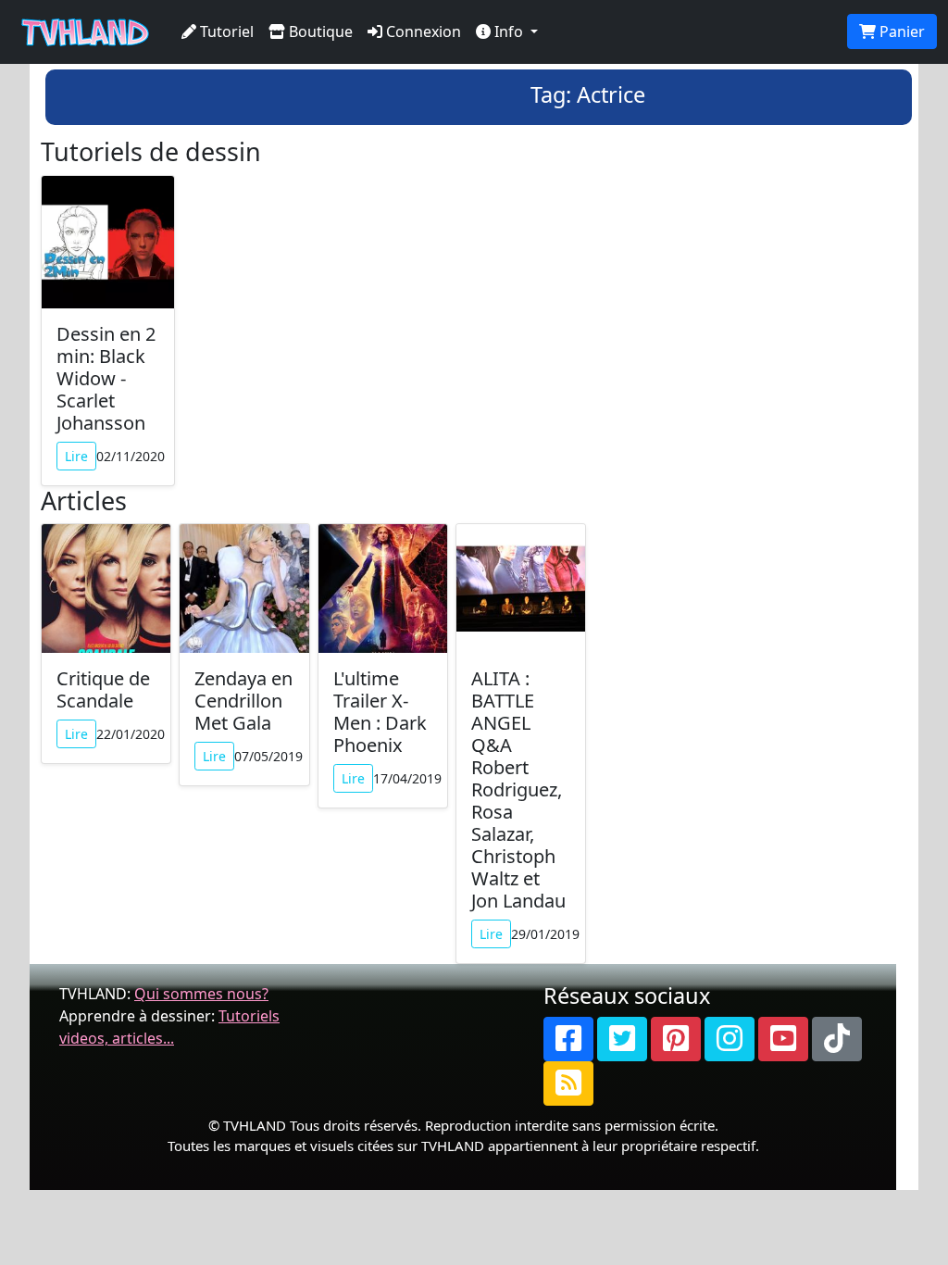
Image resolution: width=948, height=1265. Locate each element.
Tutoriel (225, 31)
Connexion (421, 31)
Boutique (319, 31)
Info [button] (509, 31)
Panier (900, 31)
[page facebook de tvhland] (568, 1039)
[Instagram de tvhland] (730, 1039)
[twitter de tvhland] (622, 1039)
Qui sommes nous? (201, 993)
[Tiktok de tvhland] (837, 1039)
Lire (76, 456)
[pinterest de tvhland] (676, 1039)
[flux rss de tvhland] (568, 1083)
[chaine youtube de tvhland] (783, 1039)
